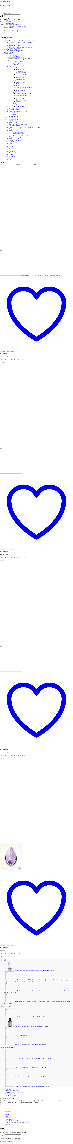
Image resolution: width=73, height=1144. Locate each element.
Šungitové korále (18, 132)
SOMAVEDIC (9, 118)
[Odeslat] (8, 60)
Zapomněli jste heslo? (6, 1142)
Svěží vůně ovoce (14, 48)
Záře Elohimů (17, 63)
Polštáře (18, 84)
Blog (6, 1116)
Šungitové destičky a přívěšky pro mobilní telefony (24, 127)
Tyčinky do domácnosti (16, 50)
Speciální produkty (14, 109)
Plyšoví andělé (20, 82)
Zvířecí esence (13, 116)
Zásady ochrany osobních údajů (18, 26)
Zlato (14, 114)
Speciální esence (14, 108)
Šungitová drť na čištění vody (18, 124)
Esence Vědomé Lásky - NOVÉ (22, 58)
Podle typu (12, 66)
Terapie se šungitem (15, 140)
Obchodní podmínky (11, 1090)
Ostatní (18, 89)
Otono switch (13, 153)
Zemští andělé (17, 65)
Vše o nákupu (9, 23)
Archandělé (16, 57)
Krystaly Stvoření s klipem (24, 95)
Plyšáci (15, 81)
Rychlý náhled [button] (4, 353)
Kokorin (11, 146)
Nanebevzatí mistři (18, 60)
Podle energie (13, 55)
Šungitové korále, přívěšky (17, 130)
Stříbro (15, 113)
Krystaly (15, 68)
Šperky (15, 92)
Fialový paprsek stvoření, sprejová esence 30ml (14, 755)
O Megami (8, 1089)
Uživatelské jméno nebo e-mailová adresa (13, 1132)
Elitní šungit (12, 121)
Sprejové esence (21, 106)
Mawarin (11, 150)
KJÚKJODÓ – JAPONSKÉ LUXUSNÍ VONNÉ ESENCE (20, 40)
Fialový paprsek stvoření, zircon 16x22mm (12, 359)
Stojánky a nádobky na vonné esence (20, 47)
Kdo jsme (8, 21)
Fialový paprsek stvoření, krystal (10, 953)
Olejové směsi (20, 79)
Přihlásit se (17, 1138)
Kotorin (11, 148)
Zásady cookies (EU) (11, 1095)
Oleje (14, 76)
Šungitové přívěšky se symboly (22, 135)
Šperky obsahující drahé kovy (18, 111)
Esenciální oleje (21, 77)
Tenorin (11, 159)
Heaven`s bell (13, 145)
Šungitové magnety (15, 138)
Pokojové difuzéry (14, 45)
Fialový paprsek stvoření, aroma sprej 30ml (13, 557)
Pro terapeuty (17, 85)
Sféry (17, 97)
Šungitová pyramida (15, 126)
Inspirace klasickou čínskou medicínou (20, 42)
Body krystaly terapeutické (24, 87)
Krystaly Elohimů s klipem (24, 93)
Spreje (14, 103)
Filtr (35, 164)
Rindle (11, 154)
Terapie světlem (21, 90)
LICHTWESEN (9, 53)
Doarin (11, 143)
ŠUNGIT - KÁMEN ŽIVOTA (12, 119)
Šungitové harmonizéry (16, 129)
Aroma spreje (20, 105)
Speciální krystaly (21, 74)
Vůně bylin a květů (14, 52)
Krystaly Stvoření (21, 73)
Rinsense (12, 156)
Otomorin (12, 151)
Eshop (7, 18)
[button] (1, 21)
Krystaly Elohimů (21, 71)
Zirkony (18, 101)
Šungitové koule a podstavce (18, 137)
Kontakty (8, 1094)
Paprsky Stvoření (18, 61)
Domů (2, 20)
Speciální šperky (21, 98)
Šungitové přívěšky (18, 134)
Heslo (2, 1135)
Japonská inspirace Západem (18, 44)
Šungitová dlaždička (15, 122)
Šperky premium (21, 100)
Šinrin (10, 158)
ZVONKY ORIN (9, 142)
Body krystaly (20, 69)
